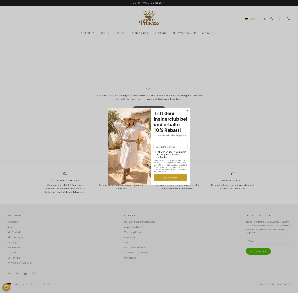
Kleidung (161, 33)
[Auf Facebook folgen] (9, 273)
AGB (126, 242)
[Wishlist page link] (280, 18)
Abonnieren (258, 251)
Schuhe (11, 252)
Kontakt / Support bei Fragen (139, 221)
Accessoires (13, 247)
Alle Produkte (14, 232)
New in (10, 227)
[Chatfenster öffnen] (6, 287)
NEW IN (104, 33)
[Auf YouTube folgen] (25, 273)
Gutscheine (13, 257)
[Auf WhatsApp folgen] (33, 273)
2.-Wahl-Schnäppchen (19, 263)
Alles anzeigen (15, 237)
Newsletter (129, 237)
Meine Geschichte (133, 227)
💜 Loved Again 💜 (184, 33)
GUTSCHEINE (209, 33)
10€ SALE (120, 33)
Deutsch (47, 284)
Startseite (12, 221)
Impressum (130, 257)
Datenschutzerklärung (136, 252)
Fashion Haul (140, 33)
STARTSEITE (87, 33)
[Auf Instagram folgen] (17, 273)
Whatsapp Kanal (132, 232)
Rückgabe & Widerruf (135, 247)
